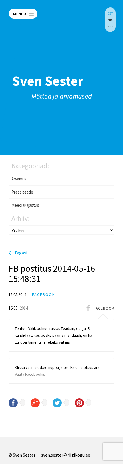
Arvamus (19, 179)
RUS (110, 26)
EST (110, 13)
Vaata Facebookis (30, 374)
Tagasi (20, 253)
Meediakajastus (25, 205)
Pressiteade (22, 192)
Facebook (43, 294)
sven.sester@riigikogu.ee (65, 455)
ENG (110, 20)
